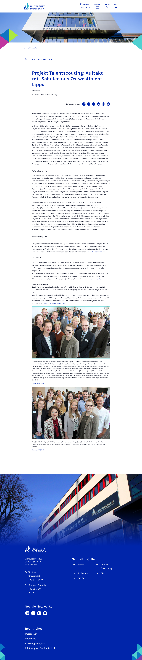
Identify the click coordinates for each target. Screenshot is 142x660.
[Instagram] (27, 613)
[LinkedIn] (39, 613)
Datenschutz (31, 638)
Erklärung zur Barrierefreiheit (40, 648)
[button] (85, 6)
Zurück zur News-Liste (40, 59)
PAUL (103, 573)
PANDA (80, 578)
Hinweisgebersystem (36, 643)
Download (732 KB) (38, 450)
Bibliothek (82, 573)
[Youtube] (45, 613)
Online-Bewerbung (106, 566)
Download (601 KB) (38, 383)
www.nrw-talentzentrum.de (54, 303)
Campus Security (37, 585)
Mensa (80, 564)
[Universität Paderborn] (35, 548)
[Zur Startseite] (34, 6)
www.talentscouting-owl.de (96, 252)
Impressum (31, 634)
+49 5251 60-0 (35, 579)
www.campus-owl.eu (94, 279)
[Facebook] (33, 613)
